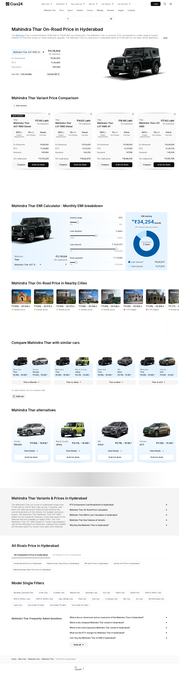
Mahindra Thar (50, 10)
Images (121, 10)
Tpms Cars (18, 605)
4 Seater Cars (58, 593)
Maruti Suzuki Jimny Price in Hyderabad (63, 563)
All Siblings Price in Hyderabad (67, 555)
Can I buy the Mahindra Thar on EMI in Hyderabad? (93, 638)
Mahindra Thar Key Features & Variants (87, 520)
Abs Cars (126, 599)
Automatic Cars (91, 593)
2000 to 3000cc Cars (44, 599)
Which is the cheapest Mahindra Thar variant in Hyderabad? (97, 622)
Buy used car (76, 4)
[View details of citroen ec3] (156, 439)
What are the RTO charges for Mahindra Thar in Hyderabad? (97, 633)
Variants (80, 10)
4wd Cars (96, 599)
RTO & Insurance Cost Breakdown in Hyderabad (92, 504)
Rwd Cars (82, 599)
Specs (70, 10)
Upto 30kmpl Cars (66, 599)
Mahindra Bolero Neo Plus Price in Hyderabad (32, 570)
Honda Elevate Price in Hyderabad (28, 563)
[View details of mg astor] (114, 439)
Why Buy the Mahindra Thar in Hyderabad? (89, 525)
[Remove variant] (49, 114)
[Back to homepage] (14, 4)
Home (14, 659)
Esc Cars (139, 599)
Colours (90, 10)
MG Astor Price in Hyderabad (96, 563)
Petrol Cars (120, 593)
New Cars (45, 4)
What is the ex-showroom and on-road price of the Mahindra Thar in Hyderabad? (107, 617)
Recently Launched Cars (23, 593)
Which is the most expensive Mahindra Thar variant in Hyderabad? (100, 627)
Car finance (106, 4)
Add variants (21, 106)
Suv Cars (106, 593)
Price (62, 10)
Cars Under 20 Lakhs (80, 605)
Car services (123, 4)
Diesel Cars (134, 593)
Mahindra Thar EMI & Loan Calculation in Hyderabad (93, 515)
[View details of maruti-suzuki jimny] (72, 439)
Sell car (92, 4)
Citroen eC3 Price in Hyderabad (126, 563)
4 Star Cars (43, 593)
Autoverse (60, 4)
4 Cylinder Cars (111, 599)
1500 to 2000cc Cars (22, 599)
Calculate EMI (52, 74)
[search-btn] (164, 3)
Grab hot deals (38, 165)
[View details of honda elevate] (31, 439)
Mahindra (20, 35)
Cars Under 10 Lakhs (36, 605)
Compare (131, 10)
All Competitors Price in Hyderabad (31, 555)
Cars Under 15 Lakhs (58, 605)
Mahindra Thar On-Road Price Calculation (89, 510)
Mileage (100, 10)
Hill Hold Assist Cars (156, 599)
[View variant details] (31, 140)
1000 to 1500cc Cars (153, 593)
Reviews (110, 10)
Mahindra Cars (34, 659)
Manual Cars (75, 593)
